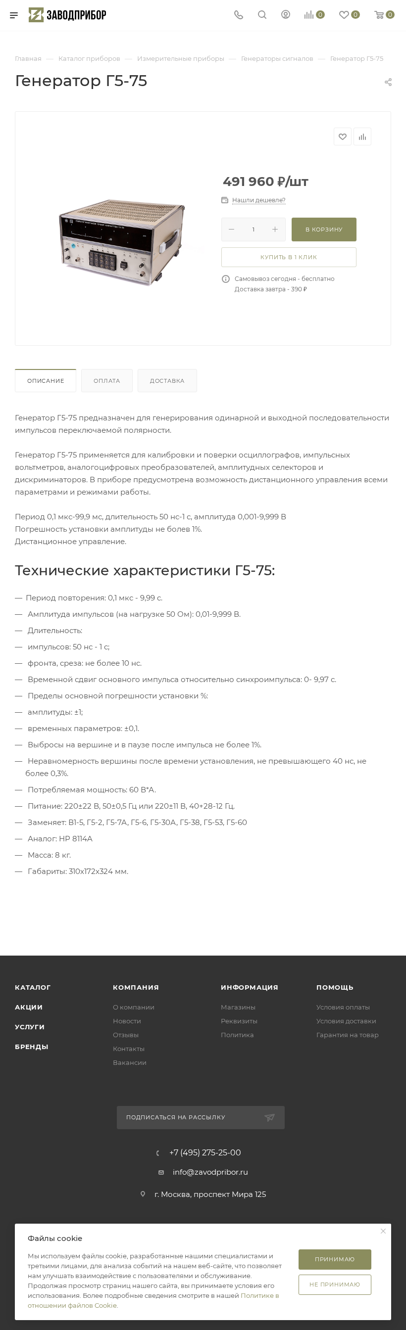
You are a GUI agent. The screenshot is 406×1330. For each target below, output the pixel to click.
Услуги (30, 1027)
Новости (127, 1021)
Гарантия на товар (347, 1035)
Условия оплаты (343, 1007)
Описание (45, 380)
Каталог (33, 987)
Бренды (32, 1047)
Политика (237, 1035)
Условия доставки (346, 1021)
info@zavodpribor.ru (210, 1172)
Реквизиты (239, 1021)
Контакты (129, 1049)
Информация (250, 987)
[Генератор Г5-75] (120, 242)
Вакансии (130, 1062)
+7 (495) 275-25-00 (205, 1153)
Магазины (238, 1007)
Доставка (167, 380)
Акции (29, 1007)
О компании (133, 1007)
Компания (136, 987)
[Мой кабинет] (285, 15)
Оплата (107, 380)
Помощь (335, 987)
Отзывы (126, 1035)
